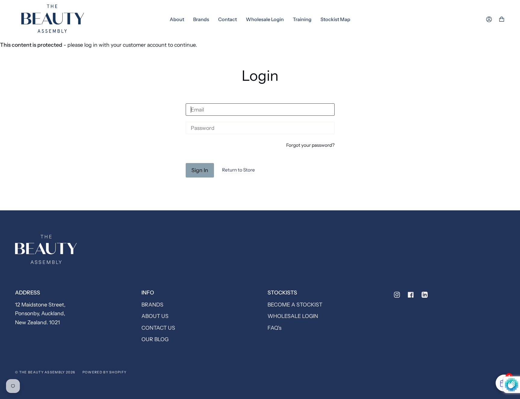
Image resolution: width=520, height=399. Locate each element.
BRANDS (152, 304)
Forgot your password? (310, 145)
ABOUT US (155, 316)
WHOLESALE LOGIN (293, 316)
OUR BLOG (155, 339)
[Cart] (501, 19)
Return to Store (238, 170)
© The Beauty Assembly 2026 (45, 372)
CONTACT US (158, 328)
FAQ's (274, 328)
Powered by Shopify (104, 372)
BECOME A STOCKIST (295, 304)
